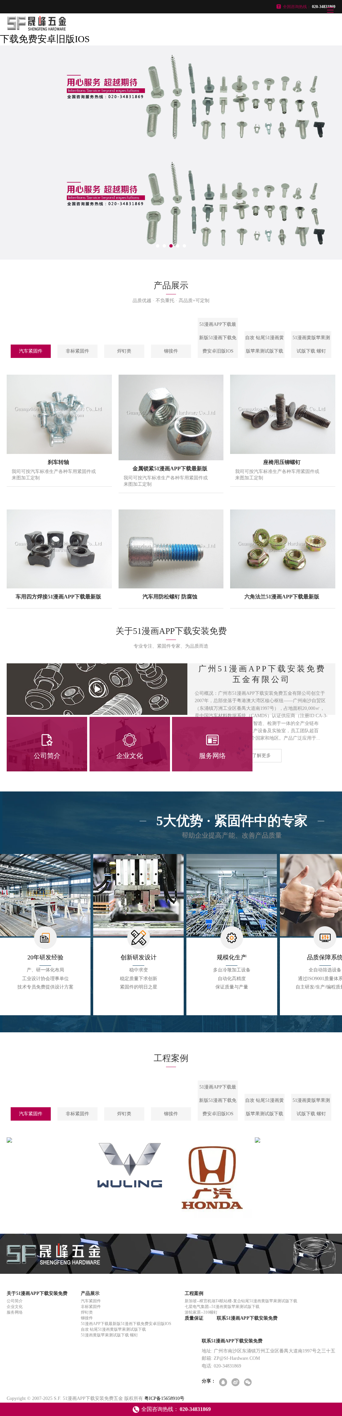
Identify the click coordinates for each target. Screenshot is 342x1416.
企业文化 (15, 1306)
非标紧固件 (77, 351)
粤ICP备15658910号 (164, 1398)
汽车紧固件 (30, 351)
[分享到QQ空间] (223, 1382)
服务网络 (15, 1312)
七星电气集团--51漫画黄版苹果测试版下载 (222, 1306)
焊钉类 (124, 351)
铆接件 (171, 351)
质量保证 (194, 1318)
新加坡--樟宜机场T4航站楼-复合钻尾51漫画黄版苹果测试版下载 (241, 1301)
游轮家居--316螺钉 (201, 1312)
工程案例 (194, 1293)
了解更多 (261, 755)
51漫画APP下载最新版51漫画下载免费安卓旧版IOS (217, 338)
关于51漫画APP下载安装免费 (37, 1293)
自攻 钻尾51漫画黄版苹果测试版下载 (264, 344)
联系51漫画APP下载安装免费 (247, 1318)
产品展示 (90, 1293)
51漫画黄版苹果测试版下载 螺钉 (311, 344)
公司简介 (15, 1301)
